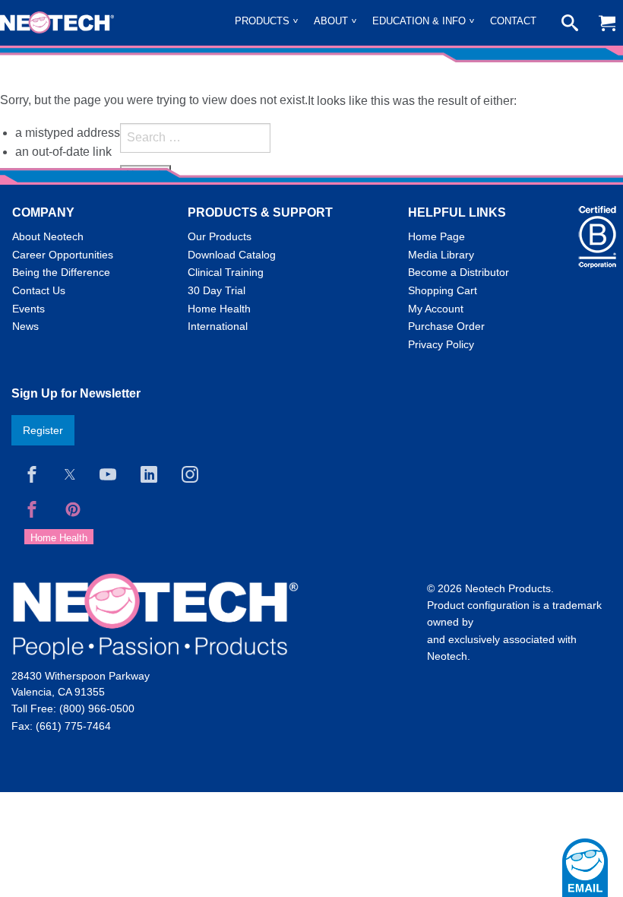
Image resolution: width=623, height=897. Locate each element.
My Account (435, 309)
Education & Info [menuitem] (419, 21)
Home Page (436, 236)
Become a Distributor (458, 272)
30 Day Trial (216, 290)
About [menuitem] (331, 21)
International (218, 326)
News (25, 326)
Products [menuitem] (262, 21)
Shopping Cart (442, 290)
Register (43, 430)
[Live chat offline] (585, 867)
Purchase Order (446, 326)
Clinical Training (226, 272)
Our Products (219, 236)
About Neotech (48, 236)
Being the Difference (61, 272)
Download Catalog (232, 255)
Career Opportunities (62, 255)
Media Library (441, 255)
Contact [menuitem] (513, 21)
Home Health (219, 309)
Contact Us (38, 290)
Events (28, 309)
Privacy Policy (441, 344)
